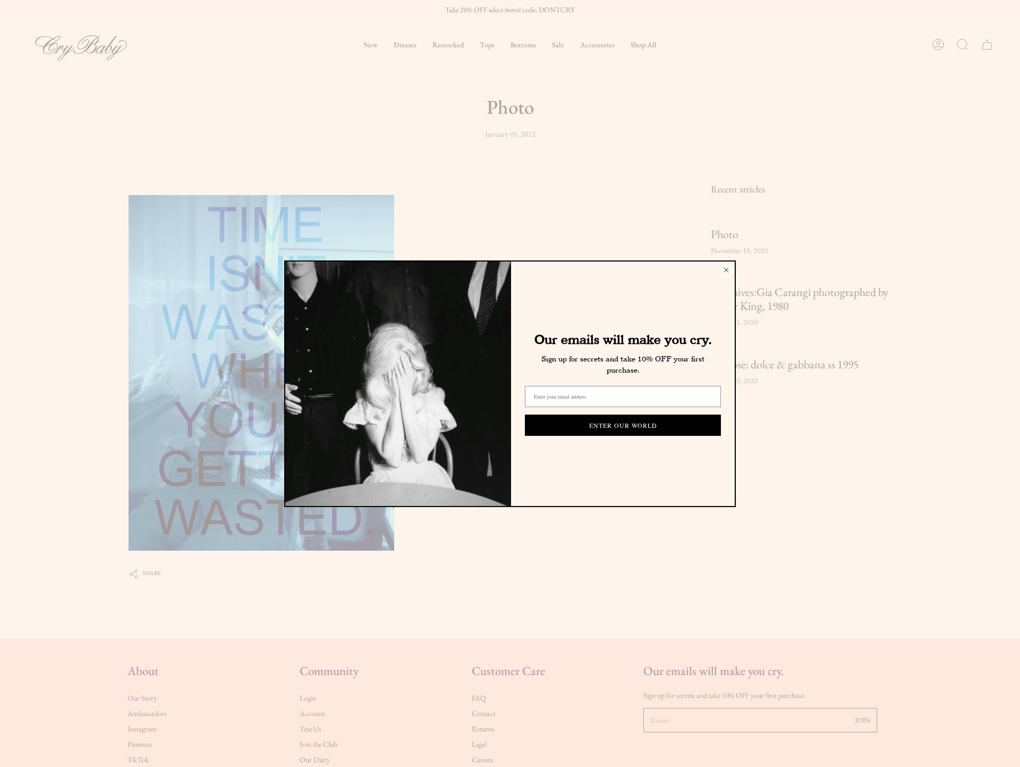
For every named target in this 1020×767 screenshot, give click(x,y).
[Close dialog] (726, 270)
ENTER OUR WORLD (623, 425)
